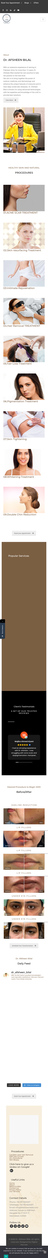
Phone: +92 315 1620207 (19, 1202)
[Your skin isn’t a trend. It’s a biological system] (24, 1044)
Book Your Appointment (10, 3)
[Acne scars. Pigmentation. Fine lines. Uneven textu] (24, 994)
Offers (36, 3)
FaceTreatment (16, 589)
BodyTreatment (16, 646)
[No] (45, 1252)
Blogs (26, 3)
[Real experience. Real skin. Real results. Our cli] (24, 1019)
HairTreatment (16, 674)
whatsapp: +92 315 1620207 (21, 1205)
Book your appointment (22, 533)
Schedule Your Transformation (22, 946)
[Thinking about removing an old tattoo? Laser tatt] (24, 1069)
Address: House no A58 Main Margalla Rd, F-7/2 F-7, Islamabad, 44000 (22, 1213)
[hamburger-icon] (42, 19)
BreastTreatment (16, 617)
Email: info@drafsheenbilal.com (23, 1207)
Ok (6, 1256)
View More (9, 100)
